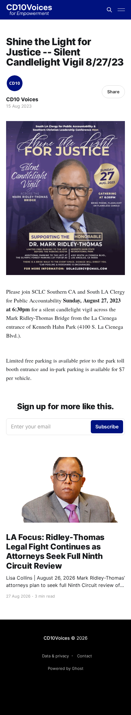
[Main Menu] (121, 9)
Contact (84, 655)
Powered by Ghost (65, 668)
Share (113, 91)
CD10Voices (57, 638)
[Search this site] (109, 10)
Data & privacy (55, 655)
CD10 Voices (22, 99)
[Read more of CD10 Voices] (14, 83)
